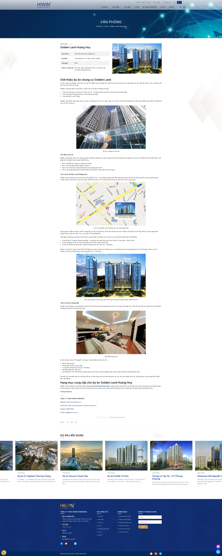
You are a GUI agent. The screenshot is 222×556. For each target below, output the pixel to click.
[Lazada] (156, 553)
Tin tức (163, 7)
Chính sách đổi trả (124, 525)
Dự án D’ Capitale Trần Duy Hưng (18, 476)
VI (178, 2)
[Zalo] (75, 543)
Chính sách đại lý (123, 532)
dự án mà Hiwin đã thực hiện (99, 386)
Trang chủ (99, 26)
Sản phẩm (115, 7)
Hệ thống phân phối (149, 7)
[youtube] (66, 543)
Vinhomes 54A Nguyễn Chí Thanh (199, 476)
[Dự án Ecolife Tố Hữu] (111, 455)
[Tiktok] (70, 543)
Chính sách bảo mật (124, 529)
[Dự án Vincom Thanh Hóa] (66, 455)
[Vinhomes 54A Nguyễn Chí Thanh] (201, 455)
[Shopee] (151, 553)
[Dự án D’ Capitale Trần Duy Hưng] (21, 455)
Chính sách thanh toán (125, 522)
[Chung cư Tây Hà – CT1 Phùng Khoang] (156, 455)
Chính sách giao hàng (125, 519)
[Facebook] (61, 543)
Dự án (137, 7)
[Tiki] (160, 553)
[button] (155, 435)
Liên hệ (171, 7)
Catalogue (167, 2)
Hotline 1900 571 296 (143, 2)
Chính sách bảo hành (125, 516)
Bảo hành (157, 2)
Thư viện (127, 7)
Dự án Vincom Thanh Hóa (60, 476)
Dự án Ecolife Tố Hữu (102, 476)
